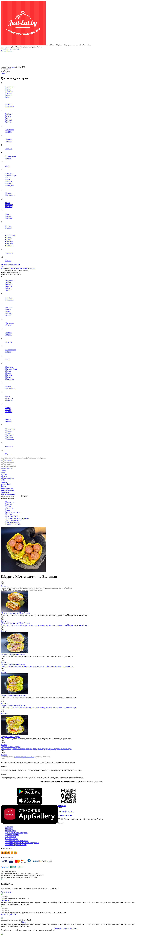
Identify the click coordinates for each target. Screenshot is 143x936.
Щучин (8, 261)
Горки (7, 118)
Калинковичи (10, 156)
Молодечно (9, 186)
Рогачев (8, 228)
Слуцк (7, 239)
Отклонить (65, 928)
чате (13, 67)
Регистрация (30, 268)
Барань (8, 89)
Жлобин (8, 139)
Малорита (9, 173)
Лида (7, 166)
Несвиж (8, 193)
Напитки (8, 514)
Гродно (8, 122)
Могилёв (8, 181)
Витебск (8, 104)
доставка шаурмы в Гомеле (24, 757)
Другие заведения (8, 494)
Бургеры (8, 504)
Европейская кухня (12, 524)
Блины (8, 510)
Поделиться (5, 900)
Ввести (24, 922)
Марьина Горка (11, 175)
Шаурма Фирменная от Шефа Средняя (15, 613)
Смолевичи (9, 241)
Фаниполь (9, 253)
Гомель (8, 116)
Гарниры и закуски (12, 512)
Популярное (10, 502)
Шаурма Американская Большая (13, 695)
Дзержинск (9, 130)
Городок (8, 120)
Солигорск (9, 245)
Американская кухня (13, 520)
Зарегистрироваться (17, 268)
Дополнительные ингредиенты (17, 518)
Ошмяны (8, 207)
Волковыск (9, 106)
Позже (3, 892)
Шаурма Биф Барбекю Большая (13, 654)
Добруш (8, 132)
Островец (9, 205)
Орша (7, 203)
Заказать (4, 586)
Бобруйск (9, 91)
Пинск (7, 214)
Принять (57, 928)
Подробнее (73, 928)
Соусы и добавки (11, 516)
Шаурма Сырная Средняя (10, 737)
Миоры (8, 179)
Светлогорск (10, 235)
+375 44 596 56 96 (65, 815)
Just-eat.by (62, 806)
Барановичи (10, 87)
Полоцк (8, 216)
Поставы (8, 218)
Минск (8, 177)
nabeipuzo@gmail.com (66, 811)
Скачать (9, 892)
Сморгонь (9, 243)
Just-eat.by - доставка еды (10, 49)
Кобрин (8, 158)
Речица (8, 226)
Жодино (8, 141)
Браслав (8, 95)
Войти (3, 268)
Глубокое (8, 114)
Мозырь (8, 184)
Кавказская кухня (12, 522)
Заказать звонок (7, 51)
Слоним (8, 237)
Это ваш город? (7, 264)
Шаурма (8, 506)
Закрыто (16, 264)
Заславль (8, 149)
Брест (7, 97)
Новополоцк (10, 195)
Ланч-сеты (9, 508)
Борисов (8, 93)
